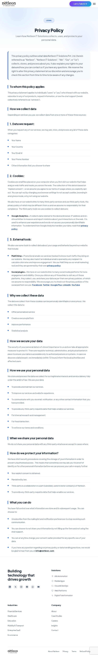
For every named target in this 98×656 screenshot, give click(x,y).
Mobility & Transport (16, 625)
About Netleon (53, 651)
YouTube (76, 285)
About (54, 611)
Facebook (37, 285)
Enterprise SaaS (14, 630)
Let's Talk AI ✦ (80, 4)
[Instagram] (21, 587)
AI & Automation (60, 576)
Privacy (65, 651)
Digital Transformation (63, 595)
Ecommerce (13, 635)
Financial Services (15, 611)
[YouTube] (38, 587)
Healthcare (12, 616)
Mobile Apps (59, 581)
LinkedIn (67, 285)
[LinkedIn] (10, 587)
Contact (54, 630)
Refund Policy (85, 651)
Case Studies (56, 616)
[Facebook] (27, 587)
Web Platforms (60, 590)
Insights (54, 625)
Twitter (46, 285)
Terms (74, 651)
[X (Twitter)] (15, 587)
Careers (54, 621)
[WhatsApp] (33, 587)
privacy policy (54, 265)
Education (12, 621)
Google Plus (56, 285)
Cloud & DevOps (61, 586)
